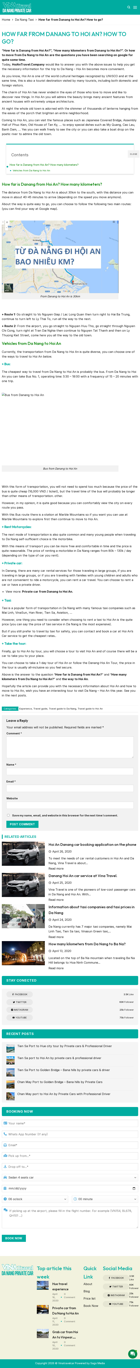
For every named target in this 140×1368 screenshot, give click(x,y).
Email (11, 781)
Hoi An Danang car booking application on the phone (92, 844)
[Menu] (135, 7)
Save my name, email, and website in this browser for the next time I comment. (65, 815)
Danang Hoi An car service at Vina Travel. (82, 875)
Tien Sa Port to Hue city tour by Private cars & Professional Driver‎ (64, 1046)
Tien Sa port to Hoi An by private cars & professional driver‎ (59, 1058)
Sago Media (97, 1363)
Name (11, 764)
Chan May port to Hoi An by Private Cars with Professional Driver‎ (63, 1094)
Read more (56, 868)
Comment (14, 733)
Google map (47, 209)
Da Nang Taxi (24, 19)
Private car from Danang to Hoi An (47, 591)
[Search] (128, 7)
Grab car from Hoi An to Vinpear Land (65, 1337)
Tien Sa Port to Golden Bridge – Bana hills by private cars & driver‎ (63, 1070)
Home (6, 19)
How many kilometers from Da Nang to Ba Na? (87, 944)
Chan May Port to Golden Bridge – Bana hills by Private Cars (59, 1082)
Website (12, 798)
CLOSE (133, 154)
